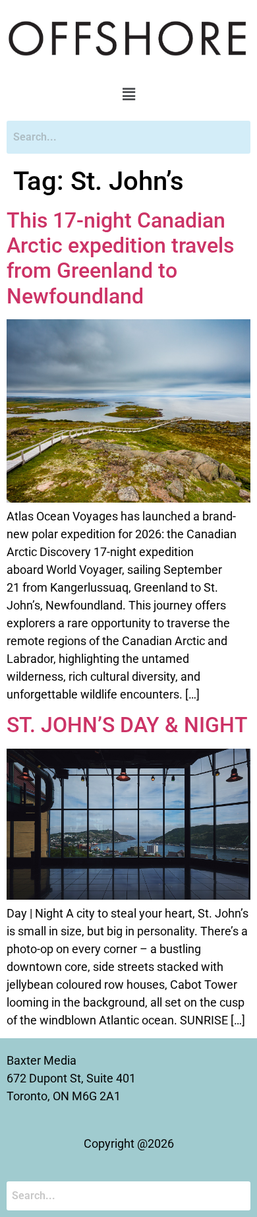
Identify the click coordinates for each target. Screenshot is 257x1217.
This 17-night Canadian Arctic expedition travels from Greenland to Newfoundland (120, 258)
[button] (128, 94)
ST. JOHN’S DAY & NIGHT (127, 724)
